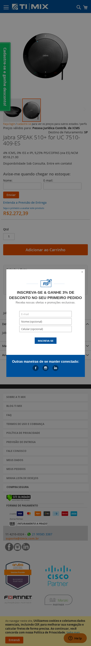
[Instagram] (46, 368)
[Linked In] (55, 368)
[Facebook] (36, 368)
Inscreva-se (45, 341)
